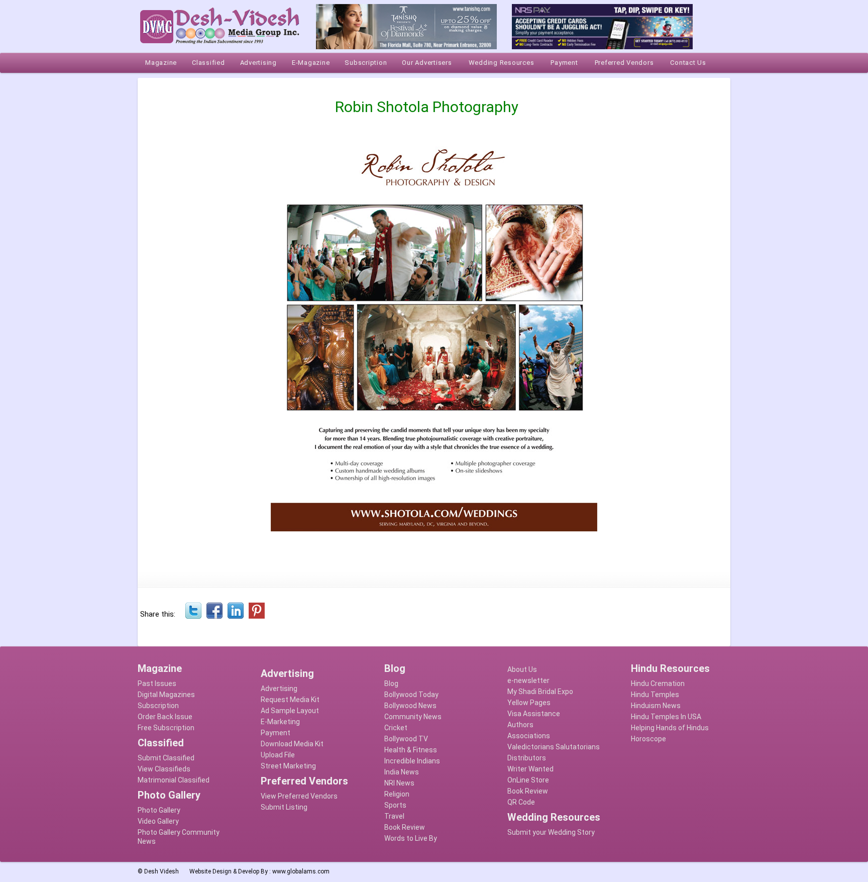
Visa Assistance (533, 714)
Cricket (395, 728)
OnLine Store (528, 780)
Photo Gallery (159, 810)
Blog (391, 683)
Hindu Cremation (658, 683)
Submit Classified (166, 758)
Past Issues (157, 683)
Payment (275, 733)
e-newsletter (528, 680)
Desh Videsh (161, 871)
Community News (413, 717)
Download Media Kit (292, 744)
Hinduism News (656, 706)
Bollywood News (410, 706)
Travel (394, 816)
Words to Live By (410, 838)
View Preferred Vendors (299, 796)
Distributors (526, 758)
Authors (520, 725)
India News (401, 772)
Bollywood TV (406, 739)
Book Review (404, 827)
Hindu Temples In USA (666, 717)
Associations (528, 736)
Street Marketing (288, 766)
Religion (396, 794)
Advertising (279, 688)
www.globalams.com (301, 871)
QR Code (521, 802)
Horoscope (648, 739)
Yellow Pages (529, 703)
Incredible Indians (412, 761)
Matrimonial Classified (173, 780)
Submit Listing (284, 807)
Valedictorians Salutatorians (553, 747)
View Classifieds (164, 769)
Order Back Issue (165, 717)
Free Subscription (166, 728)
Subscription (158, 706)
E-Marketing (280, 722)
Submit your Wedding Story (551, 832)
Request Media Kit (290, 700)
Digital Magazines (166, 695)
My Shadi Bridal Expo (540, 692)
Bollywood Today (411, 695)
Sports (395, 805)
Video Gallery (158, 821)
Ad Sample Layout (290, 711)
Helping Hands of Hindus (670, 728)
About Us (522, 669)
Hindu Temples (655, 695)
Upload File (278, 755)
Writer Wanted (530, 769)
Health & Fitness (410, 750)
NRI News (399, 783)
